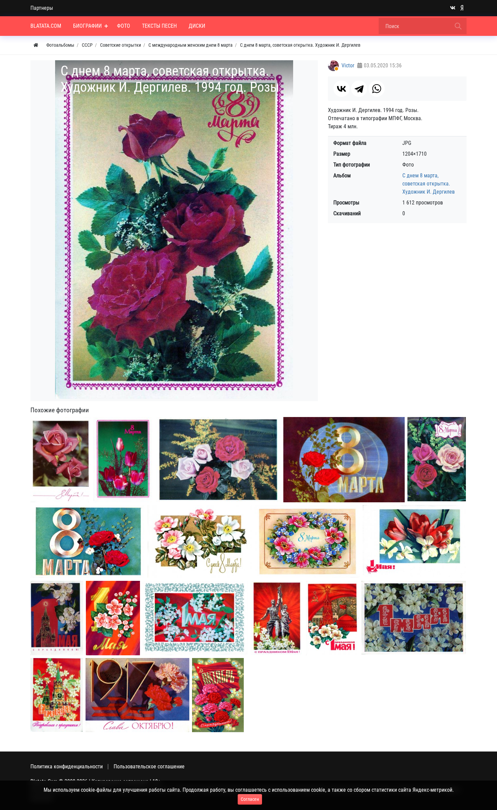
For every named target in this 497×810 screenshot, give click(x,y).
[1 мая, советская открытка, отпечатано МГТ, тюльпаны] (414, 541)
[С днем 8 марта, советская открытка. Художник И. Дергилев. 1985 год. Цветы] (307, 541)
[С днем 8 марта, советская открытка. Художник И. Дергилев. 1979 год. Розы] (436, 459)
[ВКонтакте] (341, 89)
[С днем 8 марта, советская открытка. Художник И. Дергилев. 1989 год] (123, 459)
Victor (347, 65)
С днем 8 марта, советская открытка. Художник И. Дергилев (428, 183)
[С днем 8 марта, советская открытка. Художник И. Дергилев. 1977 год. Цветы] (199, 541)
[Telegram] (359, 89)
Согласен (250, 799)
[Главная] (35, 45)
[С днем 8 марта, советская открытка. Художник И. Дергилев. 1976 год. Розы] (218, 459)
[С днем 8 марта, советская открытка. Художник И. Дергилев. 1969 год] (60, 459)
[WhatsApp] (377, 89)
